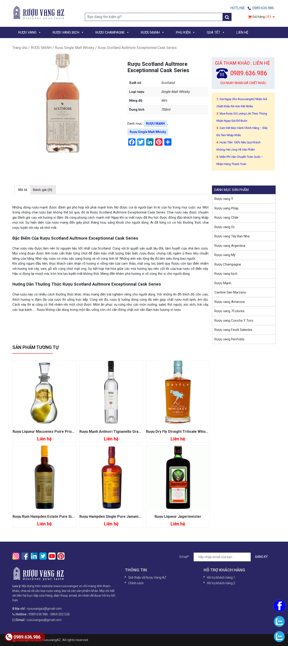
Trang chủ (19, 48)
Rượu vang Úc (224, 227)
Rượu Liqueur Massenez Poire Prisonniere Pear (53, 431)
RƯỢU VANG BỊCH (66, 32)
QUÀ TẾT (213, 32)
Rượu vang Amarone (229, 302)
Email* (184, 557)
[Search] (227, 17)
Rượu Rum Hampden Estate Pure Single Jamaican (54, 516)
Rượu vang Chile (226, 217)
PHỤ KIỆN (183, 32)
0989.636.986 (27, 637)
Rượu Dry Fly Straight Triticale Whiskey (179, 431)
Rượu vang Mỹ (224, 255)
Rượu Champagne (227, 264)
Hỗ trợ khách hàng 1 (221, 577)
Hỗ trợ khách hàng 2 (221, 583)
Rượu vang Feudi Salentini (233, 330)
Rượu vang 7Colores (229, 311)
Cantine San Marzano (230, 292)
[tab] (23, 190)
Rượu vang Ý (223, 199)
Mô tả (22, 190)
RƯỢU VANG (27, 32)
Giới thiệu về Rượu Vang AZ (147, 577)
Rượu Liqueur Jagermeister (178, 516)
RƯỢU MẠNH (150, 32)
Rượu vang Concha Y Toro (233, 320)
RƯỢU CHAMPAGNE (110, 32)
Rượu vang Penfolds (229, 339)
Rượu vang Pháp (226, 208)
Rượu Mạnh (222, 283)
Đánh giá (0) (42, 190)
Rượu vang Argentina (229, 246)
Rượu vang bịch (225, 274)
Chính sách (136, 583)
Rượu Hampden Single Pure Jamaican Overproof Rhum (125, 516)
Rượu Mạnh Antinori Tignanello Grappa (111, 431)
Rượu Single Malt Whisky (74, 48)
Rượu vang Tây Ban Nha (232, 236)
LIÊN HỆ (242, 32)
